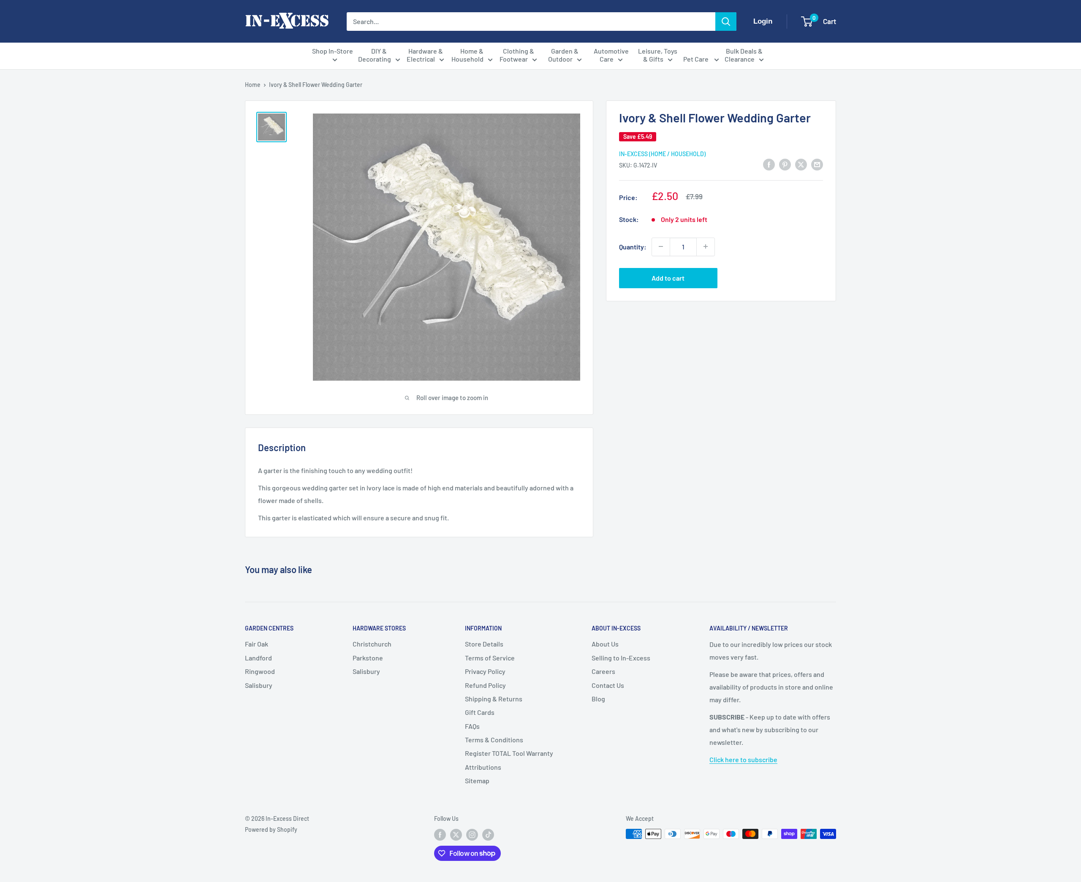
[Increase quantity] (705, 246)
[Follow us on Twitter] (456, 835)
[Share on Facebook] (769, 163)
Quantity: (632, 246)
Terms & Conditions (494, 740)
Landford (258, 658)
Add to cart (668, 277)
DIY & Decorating (374, 55)
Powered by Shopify (271, 829)
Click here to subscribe (743, 759)
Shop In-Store (332, 51)
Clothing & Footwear (517, 55)
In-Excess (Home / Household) (662, 153)
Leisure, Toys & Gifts (657, 55)
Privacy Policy (485, 671)
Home (253, 84)
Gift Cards (479, 712)
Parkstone (368, 658)
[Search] (725, 21)
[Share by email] (817, 163)
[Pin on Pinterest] (785, 163)
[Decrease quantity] (661, 246)
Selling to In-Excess (621, 658)
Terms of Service (490, 658)
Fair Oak (256, 644)
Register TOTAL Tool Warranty (509, 753)
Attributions (483, 767)
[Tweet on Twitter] (801, 163)
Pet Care (696, 59)
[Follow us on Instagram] (472, 835)
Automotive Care (611, 55)
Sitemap (477, 780)
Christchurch (372, 644)
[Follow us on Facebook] (440, 835)
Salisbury (258, 685)
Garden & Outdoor (563, 55)
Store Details (484, 644)
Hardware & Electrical (425, 55)
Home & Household (467, 55)
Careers (603, 671)
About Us (605, 644)
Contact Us (608, 685)
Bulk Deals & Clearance (744, 55)
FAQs (472, 726)
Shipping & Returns (493, 699)
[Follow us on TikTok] (488, 835)
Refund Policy (485, 685)
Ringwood (260, 671)
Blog (598, 699)
